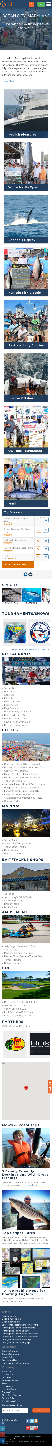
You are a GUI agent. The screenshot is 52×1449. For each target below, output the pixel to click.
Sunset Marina (11, 840)
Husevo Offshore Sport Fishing (18, 548)
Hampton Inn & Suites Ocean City (21, 787)
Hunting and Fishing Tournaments (18, 1328)
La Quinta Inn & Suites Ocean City (21, 791)
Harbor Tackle (11, 903)
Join (41, 4)
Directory (7, 1439)
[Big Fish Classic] (15, 632)
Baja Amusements (13, 963)
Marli (5, 556)
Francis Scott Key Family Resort (21, 774)
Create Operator (10, 1351)
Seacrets (9, 694)
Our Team (7, 1377)
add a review (9, 558)
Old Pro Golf (10, 949)
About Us (6, 1371)
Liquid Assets (11, 705)
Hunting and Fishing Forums (15, 1363)
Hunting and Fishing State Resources (20, 1333)
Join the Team (9, 1389)
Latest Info (18, 1439)
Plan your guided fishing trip (16, 1342)
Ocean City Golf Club (15, 1008)
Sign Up (41, 1410)
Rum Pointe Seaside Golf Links (20, 1002)
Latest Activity (9, 1357)
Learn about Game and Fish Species (20, 1336)
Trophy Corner (9, 1316)
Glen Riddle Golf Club (15, 1005)
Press (4, 1383)
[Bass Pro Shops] (15, 1044)
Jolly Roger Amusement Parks (20, 946)
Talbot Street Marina (15, 846)
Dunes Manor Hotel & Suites (19, 794)
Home (26, 1439)
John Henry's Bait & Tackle (18, 897)
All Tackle (9, 893)
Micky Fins (9, 698)
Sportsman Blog (10, 1360)
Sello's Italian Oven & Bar (17, 721)
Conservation (8, 1386)
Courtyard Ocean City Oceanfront (22, 764)
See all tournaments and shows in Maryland (30, 649)
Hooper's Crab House (15, 725)
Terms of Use (8, 1392)
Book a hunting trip (11, 1319)
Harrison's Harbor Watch (17, 718)
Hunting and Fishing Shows (15, 1331)
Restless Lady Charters (14, 540)
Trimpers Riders (12, 959)
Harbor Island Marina (15, 853)
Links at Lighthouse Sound (18, 1015)
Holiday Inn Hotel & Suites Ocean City (24, 767)
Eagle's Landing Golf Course (19, 1012)
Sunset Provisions (13, 900)
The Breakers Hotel (14, 780)
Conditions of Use (11, 1401)
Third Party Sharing (11, 1395)
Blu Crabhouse (12, 701)
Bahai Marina (11, 850)
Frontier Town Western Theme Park (23, 956)
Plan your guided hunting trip (16, 1339)
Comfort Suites (12, 801)
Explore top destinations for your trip (20, 1325)
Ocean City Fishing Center (17, 843)
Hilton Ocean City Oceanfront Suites (23, 777)
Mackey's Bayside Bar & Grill (19, 711)
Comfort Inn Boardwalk (16, 770)
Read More (9, 81)
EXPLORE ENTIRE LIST (17, 564)
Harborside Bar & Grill (15, 715)
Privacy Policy (9, 1398)
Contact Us (7, 1374)
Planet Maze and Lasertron (18, 953)
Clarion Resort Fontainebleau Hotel (23, 797)
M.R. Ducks (10, 691)
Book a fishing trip (11, 1322)
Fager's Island (11, 708)
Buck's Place (10, 907)
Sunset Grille (10, 688)
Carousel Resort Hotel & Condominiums (25, 784)
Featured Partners (11, 1380)
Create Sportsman (11, 1354)
